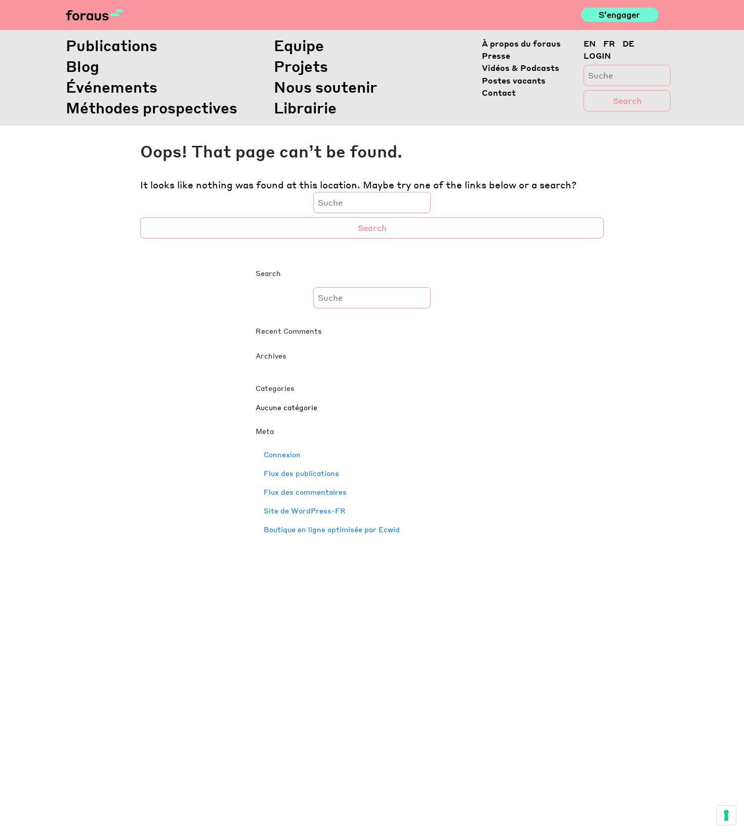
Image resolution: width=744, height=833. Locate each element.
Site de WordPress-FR (305, 510)
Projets (301, 65)
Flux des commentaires (305, 491)
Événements (111, 86)
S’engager (619, 14)
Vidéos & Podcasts (520, 67)
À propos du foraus (521, 43)
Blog (82, 65)
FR (609, 43)
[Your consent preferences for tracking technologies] (726, 815)
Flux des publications (301, 473)
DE (628, 43)
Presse (496, 55)
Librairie (305, 107)
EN (590, 43)
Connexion (282, 454)
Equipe (299, 45)
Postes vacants (514, 80)
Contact (499, 92)
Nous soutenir (325, 86)
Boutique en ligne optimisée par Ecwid (332, 529)
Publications (111, 45)
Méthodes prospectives (151, 107)
